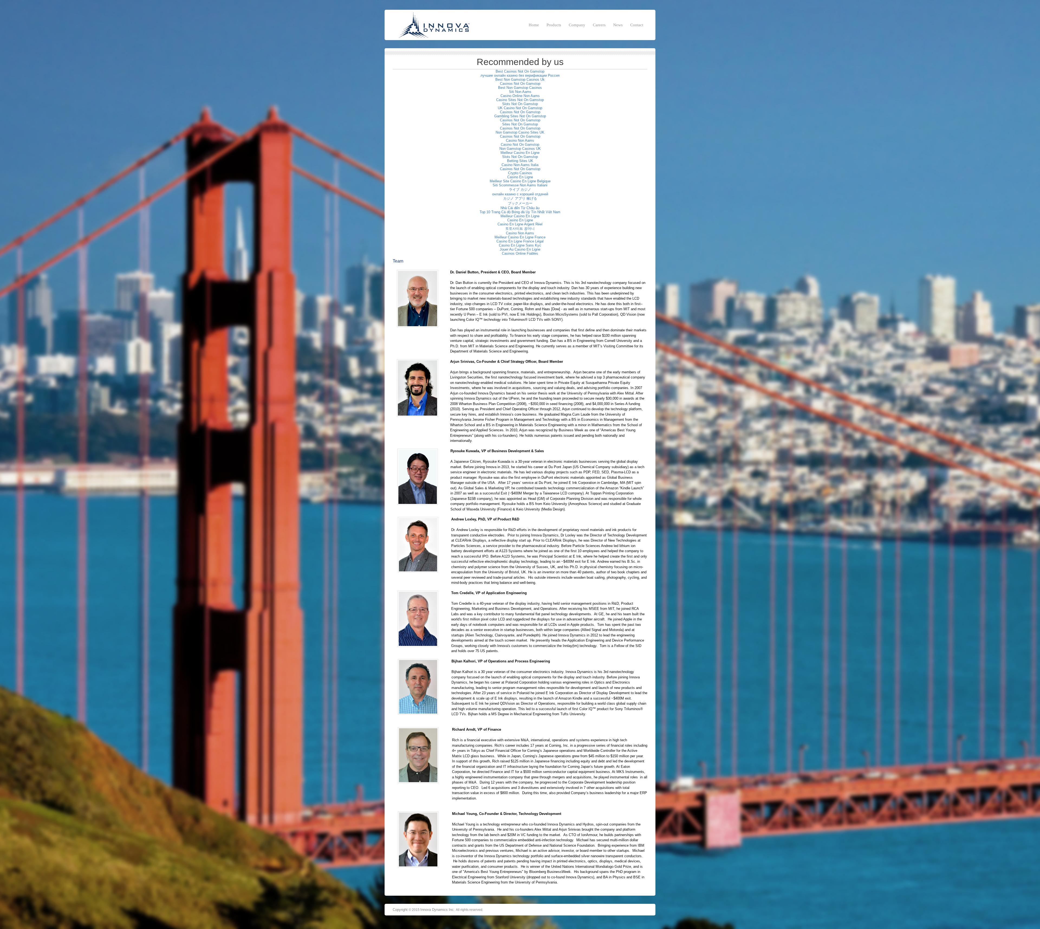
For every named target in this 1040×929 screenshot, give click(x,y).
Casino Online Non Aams (520, 96)
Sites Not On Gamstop (520, 124)
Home (534, 25)
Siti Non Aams (520, 92)
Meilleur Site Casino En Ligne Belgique (520, 181)
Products (554, 25)
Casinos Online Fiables (520, 253)
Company (577, 25)
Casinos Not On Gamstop (520, 84)
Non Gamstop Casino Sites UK (520, 132)
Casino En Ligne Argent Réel (520, 224)
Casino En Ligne (520, 177)
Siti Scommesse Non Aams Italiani (520, 185)
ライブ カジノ (520, 189)
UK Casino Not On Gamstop (520, 108)
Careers (599, 25)
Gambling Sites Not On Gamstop (520, 116)
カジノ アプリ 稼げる (520, 198)
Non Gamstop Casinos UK (520, 149)
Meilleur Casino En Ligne (520, 153)
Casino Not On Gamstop (520, 145)
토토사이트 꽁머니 (520, 228)
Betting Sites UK (520, 161)
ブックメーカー (520, 203)
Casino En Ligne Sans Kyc (520, 245)
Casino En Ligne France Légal (520, 241)
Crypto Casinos (520, 173)
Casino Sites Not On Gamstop (520, 100)
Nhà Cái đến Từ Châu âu (520, 208)
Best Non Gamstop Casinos (520, 88)
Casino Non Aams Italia (520, 165)
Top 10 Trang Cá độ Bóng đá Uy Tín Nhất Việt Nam (520, 212)
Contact (636, 25)
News (618, 25)
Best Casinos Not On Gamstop (520, 71)
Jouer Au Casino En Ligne (520, 249)
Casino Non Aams (520, 140)
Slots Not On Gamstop (520, 104)
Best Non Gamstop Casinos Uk (520, 79)
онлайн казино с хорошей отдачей (520, 194)
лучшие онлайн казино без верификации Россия (520, 75)
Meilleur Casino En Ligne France (520, 237)
